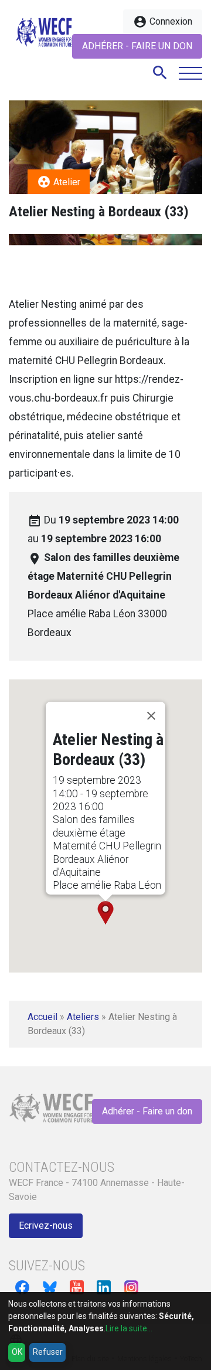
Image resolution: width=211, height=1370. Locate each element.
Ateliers (83, 1016)
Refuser (48, 1352)
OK (17, 1352)
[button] (105, 912)
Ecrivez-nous (46, 1225)
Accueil (42, 1016)
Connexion (162, 22)
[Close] (151, 716)
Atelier (58, 182)
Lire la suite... (129, 1328)
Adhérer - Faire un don (137, 46)
